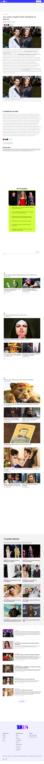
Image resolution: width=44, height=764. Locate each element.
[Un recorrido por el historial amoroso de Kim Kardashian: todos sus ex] (8, 645)
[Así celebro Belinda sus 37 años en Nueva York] (8, 680)
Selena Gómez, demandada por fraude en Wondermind (12, 581)
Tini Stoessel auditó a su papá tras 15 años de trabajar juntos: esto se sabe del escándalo (22, 212)
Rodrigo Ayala (13, 21)
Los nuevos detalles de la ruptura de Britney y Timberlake (26, 654)
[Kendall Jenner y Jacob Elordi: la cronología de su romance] (31, 571)
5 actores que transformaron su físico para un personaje (26, 631)
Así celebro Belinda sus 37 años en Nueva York (24, 679)
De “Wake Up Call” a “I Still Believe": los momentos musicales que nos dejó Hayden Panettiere (27, 667)
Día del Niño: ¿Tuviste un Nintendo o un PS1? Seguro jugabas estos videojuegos (22, 230)
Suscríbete (38, 1)
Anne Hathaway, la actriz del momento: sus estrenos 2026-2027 (12, 600)
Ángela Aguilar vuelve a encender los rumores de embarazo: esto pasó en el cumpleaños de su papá (22, 217)
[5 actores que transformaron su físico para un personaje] (8, 633)
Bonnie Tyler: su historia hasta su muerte (23, 690)
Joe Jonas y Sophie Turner (7, 143)
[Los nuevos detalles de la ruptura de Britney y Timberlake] (8, 657)
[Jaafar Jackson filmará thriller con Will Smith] (31, 610)
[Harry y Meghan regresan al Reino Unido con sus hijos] (31, 590)
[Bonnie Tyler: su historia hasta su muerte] (8, 692)
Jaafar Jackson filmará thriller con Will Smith (31, 620)
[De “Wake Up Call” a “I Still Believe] (8, 669)
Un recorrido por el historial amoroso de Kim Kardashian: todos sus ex (26, 644)
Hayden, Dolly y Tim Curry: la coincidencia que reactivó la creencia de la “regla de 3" (23, 208)
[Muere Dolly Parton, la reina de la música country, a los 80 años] (31, 551)
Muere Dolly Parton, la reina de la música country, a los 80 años (31, 561)
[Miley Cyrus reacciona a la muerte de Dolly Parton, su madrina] (12, 551)
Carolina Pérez (22, 660)
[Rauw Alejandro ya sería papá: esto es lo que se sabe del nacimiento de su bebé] (12, 610)
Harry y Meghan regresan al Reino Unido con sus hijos (31, 600)
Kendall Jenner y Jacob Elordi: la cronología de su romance (30, 581)
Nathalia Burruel (22, 635)
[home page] (5, 1)
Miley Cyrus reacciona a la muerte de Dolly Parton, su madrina (12, 561)
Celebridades (5, 14)
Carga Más (22, 701)
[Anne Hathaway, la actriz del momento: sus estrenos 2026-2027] (12, 590)
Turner (15, 59)
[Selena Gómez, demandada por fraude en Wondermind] (12, 571)
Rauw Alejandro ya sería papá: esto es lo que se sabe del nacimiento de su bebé (12, 620)
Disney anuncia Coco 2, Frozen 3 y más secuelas (21, 220)
